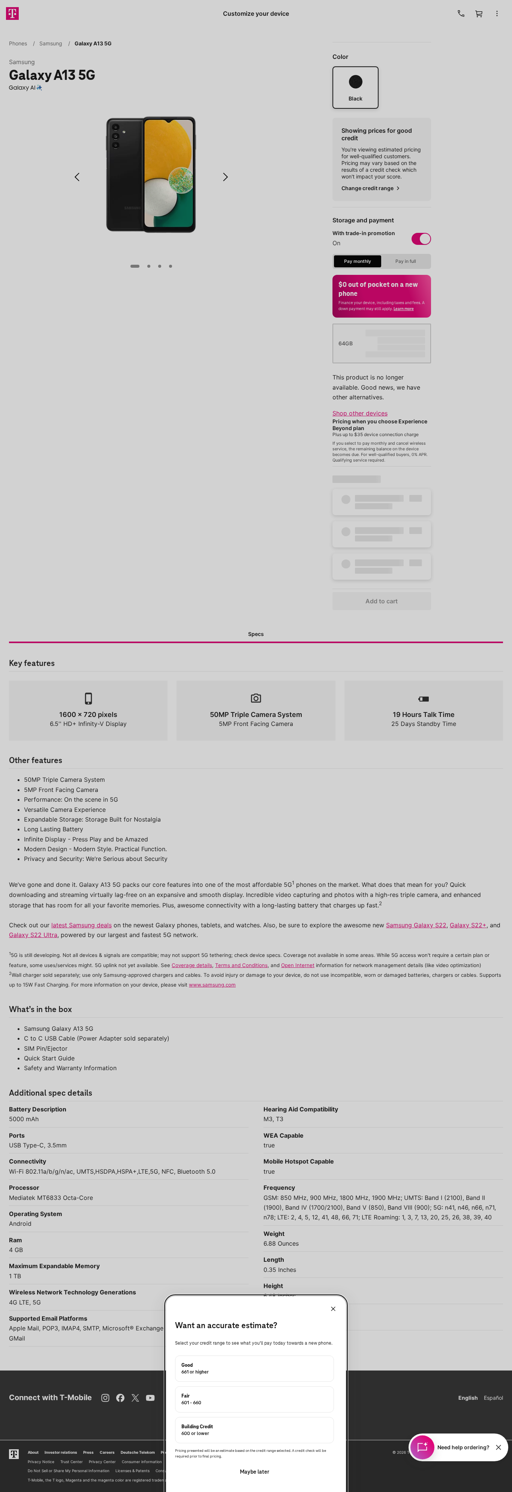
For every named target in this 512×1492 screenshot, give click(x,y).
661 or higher (195, 1368)
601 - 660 (191, 1399)
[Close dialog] (333, 1309)
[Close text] (499, 1447)
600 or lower (197, 1430)
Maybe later (254, 1471)
